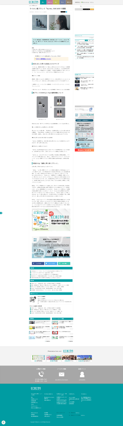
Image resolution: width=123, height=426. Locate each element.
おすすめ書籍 (71, 401)
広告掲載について (48, 414)
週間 (89, 40)
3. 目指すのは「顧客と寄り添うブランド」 (41, 52)
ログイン (77, 412)
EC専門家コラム (34, 402)
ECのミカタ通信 (60, 417)
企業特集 (32, 318)
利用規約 (33, 414)
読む (43, 2)
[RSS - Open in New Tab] (92, 9)
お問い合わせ (47, 416)
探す (56, 2)
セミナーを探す (72, 397)
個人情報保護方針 (34, 416)
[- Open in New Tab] (84, 108)
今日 (86, 40)
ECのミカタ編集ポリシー (36, 407)
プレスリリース (34, 405)
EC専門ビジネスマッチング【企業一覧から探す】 (62, 403)
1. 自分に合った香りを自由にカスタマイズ (41, 49)
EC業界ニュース (34, 5)
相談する (50, 2)
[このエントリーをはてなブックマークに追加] (66, 11)
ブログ (32, 404)
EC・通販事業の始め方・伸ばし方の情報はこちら (86, 398)
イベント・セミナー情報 (58, 318)
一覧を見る (48, 341)
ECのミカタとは (34, 412)
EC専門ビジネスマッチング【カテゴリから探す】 (62, 400)
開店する (69, 2)
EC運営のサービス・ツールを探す (62, 398)
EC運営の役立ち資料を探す (74, 399)
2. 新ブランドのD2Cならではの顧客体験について (43, 51)
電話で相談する (47, 400)
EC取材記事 (33, 400)
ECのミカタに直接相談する (86, 400)
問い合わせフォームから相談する (49, 398)
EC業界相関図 (59, 415)
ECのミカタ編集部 (41, 296)
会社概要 (46, 412)
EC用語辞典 (71, 403)
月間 (92, 40)
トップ (30, 5)
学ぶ (62, 2)
